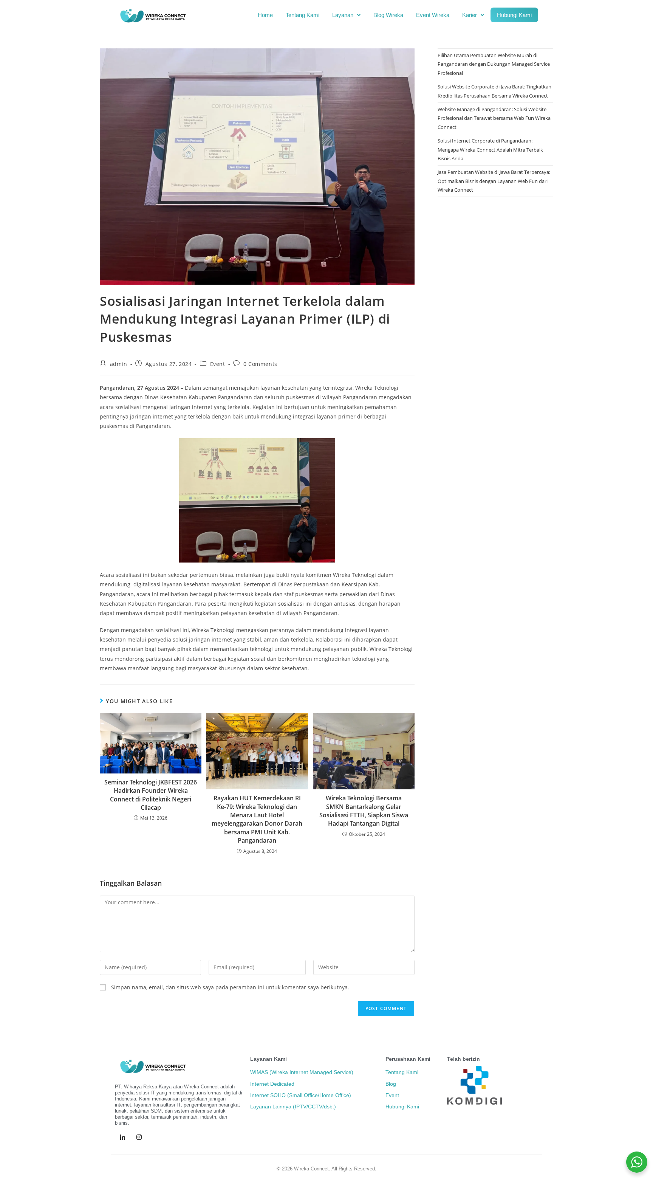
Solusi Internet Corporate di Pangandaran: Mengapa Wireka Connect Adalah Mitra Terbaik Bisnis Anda (490, 149)
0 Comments (260, 363)
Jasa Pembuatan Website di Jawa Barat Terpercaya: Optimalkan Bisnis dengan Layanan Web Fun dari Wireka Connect (494, 181)
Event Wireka (432, 15)
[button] (346, 15)
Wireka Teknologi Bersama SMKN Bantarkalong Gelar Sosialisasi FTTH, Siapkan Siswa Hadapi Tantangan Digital (363, 811)
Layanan (342, 15)
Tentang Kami (302, 15)
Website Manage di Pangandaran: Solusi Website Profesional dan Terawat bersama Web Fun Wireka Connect (494, 118)
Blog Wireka (388, 15)
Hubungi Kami (514, 15)
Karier (469, 15)
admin (118, 363)
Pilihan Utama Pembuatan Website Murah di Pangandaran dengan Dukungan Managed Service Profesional (494, 64)
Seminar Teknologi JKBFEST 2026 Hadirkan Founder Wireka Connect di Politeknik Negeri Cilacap (150, 795)
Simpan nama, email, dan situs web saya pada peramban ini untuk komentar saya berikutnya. (230, 987)
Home (265, 15)
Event (217, 363)
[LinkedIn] (122, 1137)
